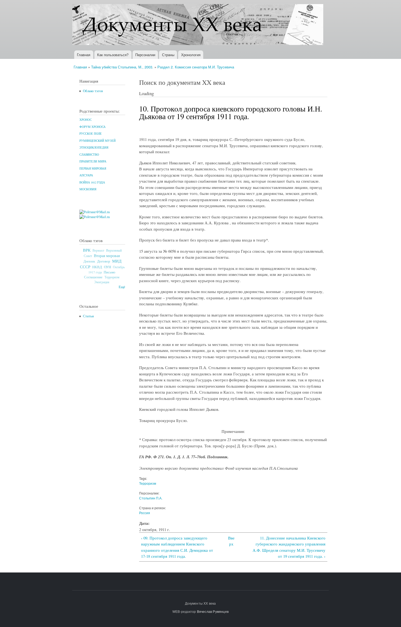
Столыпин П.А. (150, 498)
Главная (83, 54)
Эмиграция (101, 282)
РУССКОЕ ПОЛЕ (90, 133)
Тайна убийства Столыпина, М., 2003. (122, 67)
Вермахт (98, 250)
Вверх (231, 541)
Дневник (89, 261)
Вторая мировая (107, 255)
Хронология (190, 54)
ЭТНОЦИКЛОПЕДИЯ (93, 147)
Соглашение (93, 277)
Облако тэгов (93, 91)
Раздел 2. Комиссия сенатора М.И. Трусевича (195, 67)
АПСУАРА (86, 175)
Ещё (122, 287)
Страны (168, 54)
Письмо (109, 272)
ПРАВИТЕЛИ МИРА (92, 161)
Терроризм (111, 277)
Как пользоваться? (112, 54)
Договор (103, 261)
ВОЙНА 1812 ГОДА (92, 182)
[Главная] (198, 25)
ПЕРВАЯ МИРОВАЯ (92, 168)
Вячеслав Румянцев (213, 611)
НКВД (97, 267)
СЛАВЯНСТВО (89, 154)
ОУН (107, 266)
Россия (144, 512)
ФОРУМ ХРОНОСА (92, 127)
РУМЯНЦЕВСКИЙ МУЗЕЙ (97, 141)
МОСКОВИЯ (87, 189)
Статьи (88, 316)
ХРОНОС (85, 120)
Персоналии (145, 54)
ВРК (87, 250)
